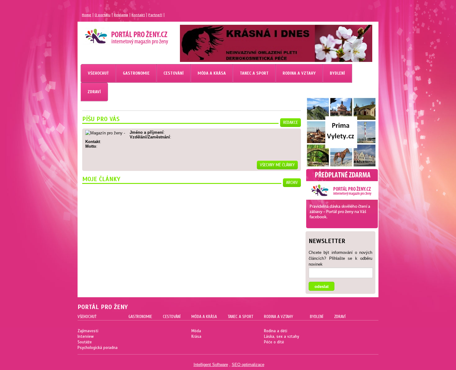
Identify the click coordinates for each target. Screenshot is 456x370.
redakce (290, 122)
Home (86, 15)
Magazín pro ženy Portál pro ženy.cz (116, 34)
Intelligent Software (211, 364)
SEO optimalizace (248, 364)
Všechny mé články (277, 165)
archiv (292, 182)
